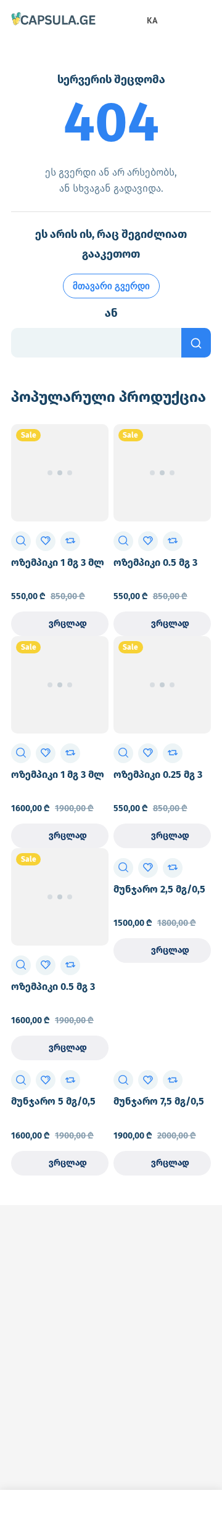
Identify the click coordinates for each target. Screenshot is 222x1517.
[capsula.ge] (53, 19)
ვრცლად (68, 623)
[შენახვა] (46, 541)
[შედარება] (70, 541)
